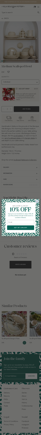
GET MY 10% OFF (20, 227)
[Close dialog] (37, 201)
